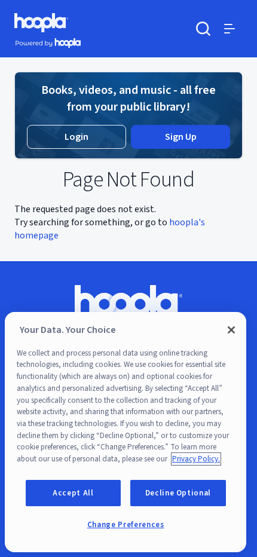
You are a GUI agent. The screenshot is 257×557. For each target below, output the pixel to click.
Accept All (73, 493)
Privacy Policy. (196, 459)
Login (76, 136)
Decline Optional (178, 493)
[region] (125, 432)
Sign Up (181, 136)
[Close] (231, 330)
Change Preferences (125, 524)
